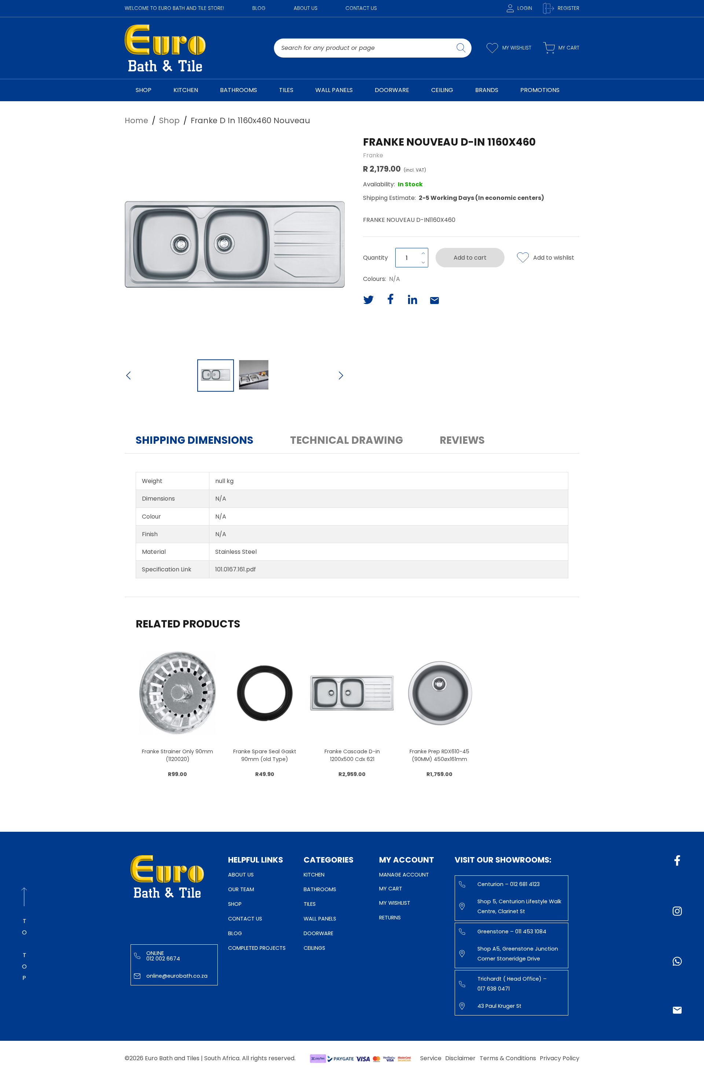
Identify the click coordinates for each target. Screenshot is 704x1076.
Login (524, 8)
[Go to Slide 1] (215, 375)
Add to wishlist (553, 257)
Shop (235, 904)
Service (430, 1058)
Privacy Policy (559, 1058)
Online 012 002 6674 (163, 955)
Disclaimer (460, 1058)
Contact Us (361, 8)
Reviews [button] (462, 440)
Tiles (310, 904)
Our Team (241, 889)
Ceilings (314, 948)
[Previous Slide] (128, 376)
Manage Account (404, 874)
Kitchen (314, 874)
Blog (258, 8)
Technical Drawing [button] (346, 440)
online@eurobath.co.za (177, 976)
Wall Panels (320, 918)
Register (568, 8)
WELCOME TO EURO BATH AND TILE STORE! (174, 8)
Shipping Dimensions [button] (194, 440)
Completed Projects (257, 948)
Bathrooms (320, 889)
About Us (306, 8)
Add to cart (470, 257)
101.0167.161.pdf (235, 569)
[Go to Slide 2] (253, 375)
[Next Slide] (341, 376)
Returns (390, 917)
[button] (235, 245)
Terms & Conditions (508, 1058)
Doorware (318, 933)
